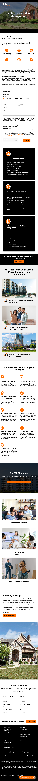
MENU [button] (36, 4)
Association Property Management (8, 730)
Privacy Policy (21, 134)
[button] (21, 743)
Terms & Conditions (9, 135)
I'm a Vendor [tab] (26, 98)
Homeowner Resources (24, 729)
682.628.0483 (34, 1)
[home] (5, 4)
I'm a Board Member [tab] (9, 98)
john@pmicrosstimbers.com (9, 747)
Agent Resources (23, 736)
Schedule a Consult (9, 615)
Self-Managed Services (8, 732)
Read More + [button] (19, 613)
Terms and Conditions (16, 762)
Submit (27, 140)
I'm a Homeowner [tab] (18, 98)
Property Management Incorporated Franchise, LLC (23, 755)
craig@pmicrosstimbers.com (10, 745)
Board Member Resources (25, 731)
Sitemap (3, 762)
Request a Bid (19, 261)
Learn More (18, 525)
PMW (36, 761)
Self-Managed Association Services (19, 482)
